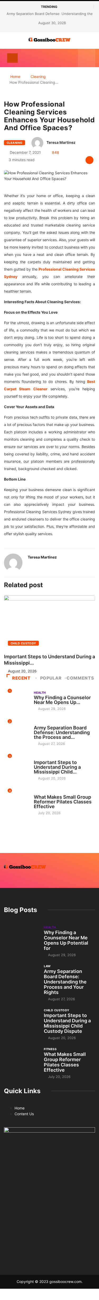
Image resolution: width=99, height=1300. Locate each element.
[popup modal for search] (86, 58)
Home (15, 76)
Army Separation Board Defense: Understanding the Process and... (62, 732)
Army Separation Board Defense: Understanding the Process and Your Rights (65, 982)
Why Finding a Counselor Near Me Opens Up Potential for (66, 940)
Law (37, 723)
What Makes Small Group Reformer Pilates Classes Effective (63, 801)
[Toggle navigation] (12, 58)
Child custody (23, 643)
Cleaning (38, 76)
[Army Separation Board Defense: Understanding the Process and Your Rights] (21, 977)
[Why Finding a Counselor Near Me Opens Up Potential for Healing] (21, 938)
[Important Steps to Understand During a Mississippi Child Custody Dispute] (21, 1021)
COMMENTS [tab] (80, 678)
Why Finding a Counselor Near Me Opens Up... (62, 700)
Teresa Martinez (61, 142)
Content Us (24, 1114)
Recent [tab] (21, 678)
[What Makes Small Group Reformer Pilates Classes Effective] (21, 1059)
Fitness (40, 792)
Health (40, 692)
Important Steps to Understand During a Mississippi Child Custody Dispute (67, 1023)
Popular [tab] (51, 678)
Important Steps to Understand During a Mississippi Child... (57, 767)
